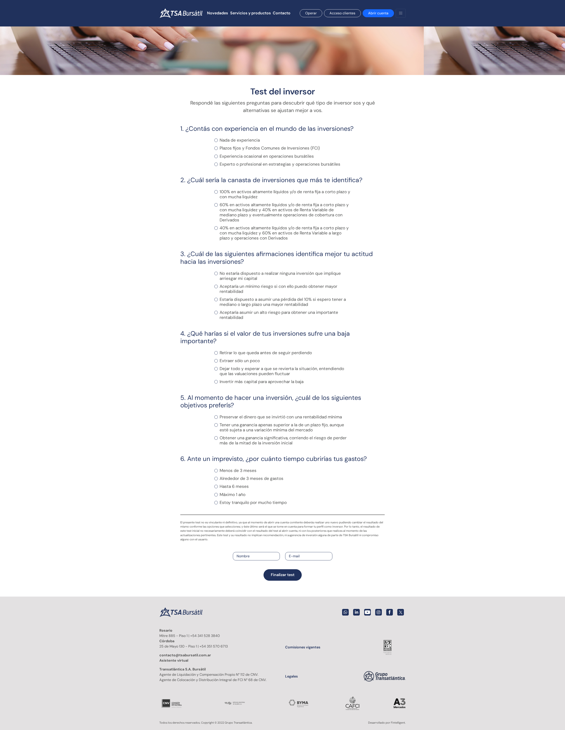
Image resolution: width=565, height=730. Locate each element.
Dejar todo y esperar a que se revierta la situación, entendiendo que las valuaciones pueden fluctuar (282, 371)
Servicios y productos (250, 13)
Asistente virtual (173, 660)
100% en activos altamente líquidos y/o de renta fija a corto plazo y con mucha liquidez (285, 194)
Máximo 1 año (232, 494)
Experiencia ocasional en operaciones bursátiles (267, 156)
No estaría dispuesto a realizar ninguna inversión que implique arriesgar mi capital (280, 276)
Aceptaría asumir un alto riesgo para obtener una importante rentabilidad (279, 315)
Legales (291, 676)
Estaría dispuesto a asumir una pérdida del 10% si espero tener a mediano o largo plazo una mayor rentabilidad (283, 302)
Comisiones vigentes (302, 647)
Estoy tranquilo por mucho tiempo (253, 502)
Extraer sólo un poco (240, 360)
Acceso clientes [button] (342, 13)
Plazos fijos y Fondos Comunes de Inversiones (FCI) (270, 148)
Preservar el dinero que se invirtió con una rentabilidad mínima (281, 416)
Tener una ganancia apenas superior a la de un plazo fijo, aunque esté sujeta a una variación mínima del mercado (282, 427)
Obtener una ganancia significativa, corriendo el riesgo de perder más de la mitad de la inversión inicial (283, 440)
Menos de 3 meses (238, 470)
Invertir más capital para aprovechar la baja (261, 381)
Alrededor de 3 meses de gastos (251, 478)
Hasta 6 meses (234, 486)
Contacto (281, 13)
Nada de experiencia (240, 140)
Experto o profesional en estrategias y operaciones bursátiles (280, 164)
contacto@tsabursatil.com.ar (185, 655)
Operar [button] (311, 13)
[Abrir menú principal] (401, 13)
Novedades (217, 13)
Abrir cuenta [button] (378, 13)
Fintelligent (398, 722)
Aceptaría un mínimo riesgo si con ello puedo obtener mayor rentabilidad (278, 289)
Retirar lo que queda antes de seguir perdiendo (266, 352)
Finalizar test (282, 574)
